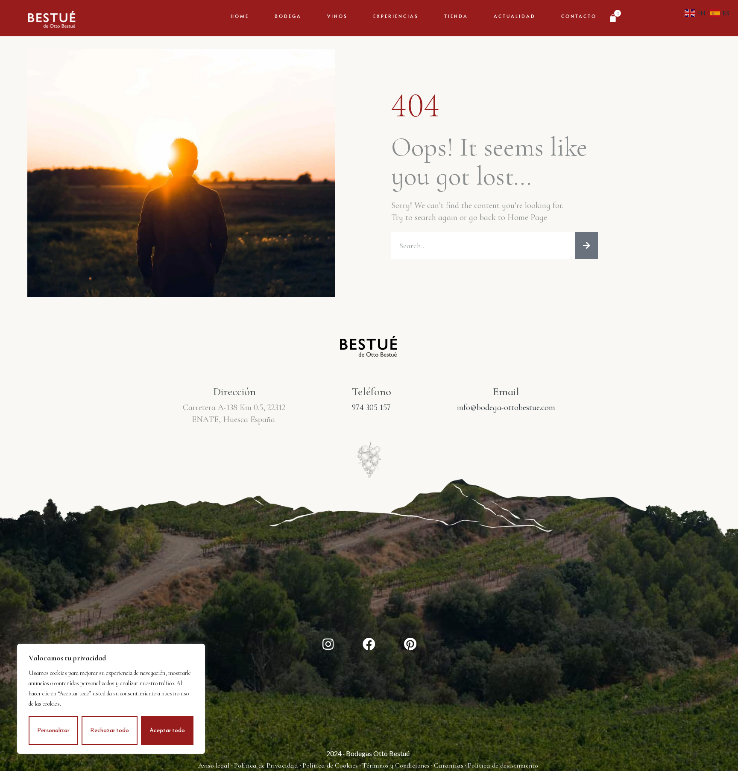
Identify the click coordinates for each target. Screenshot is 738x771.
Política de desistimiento (503, 765)
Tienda (456, 16)
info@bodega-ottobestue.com (506, 407)
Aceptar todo (167, 730)
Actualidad (515, 16)
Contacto (579, 16)
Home (240, 16)
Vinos (337, 16)
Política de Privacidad (266, 765)
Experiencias (396, 16)
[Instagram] (328, 644)
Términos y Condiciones (396, 765)
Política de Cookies (330, 765)
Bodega (288, 16)
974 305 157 (371, 407)
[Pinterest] (410, 644)
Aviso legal (214, 765)
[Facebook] (369, 644)
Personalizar (53, 730)
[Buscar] (586, 245)
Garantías (448, 765)
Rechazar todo (109, 730)
